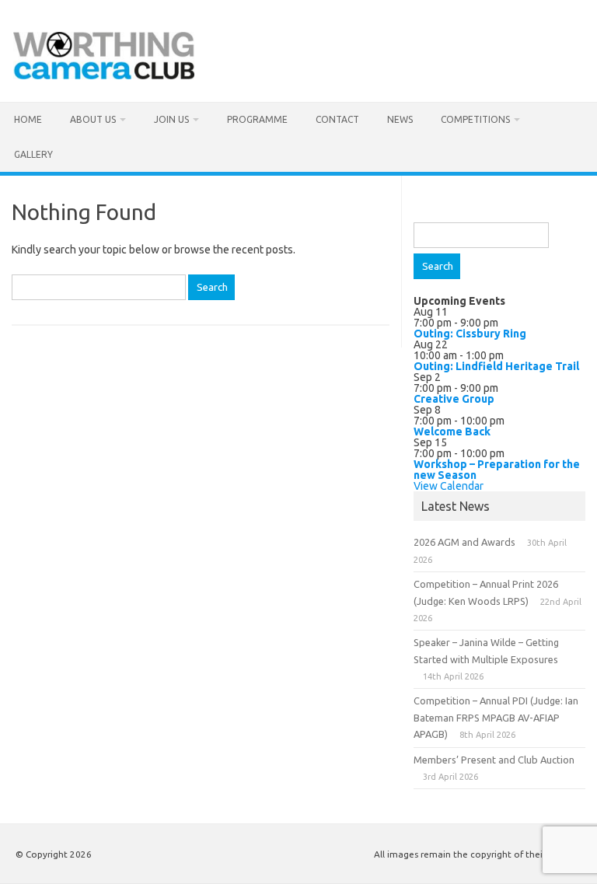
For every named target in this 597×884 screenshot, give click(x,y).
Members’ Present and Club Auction (494, 759)
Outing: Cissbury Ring (470, 333)
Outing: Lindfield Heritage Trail (496, 366)
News (400, 119)
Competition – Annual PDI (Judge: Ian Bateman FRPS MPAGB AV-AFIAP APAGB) (496, 717)
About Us (93, 119)
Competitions (475, 119)
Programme (257, 119)
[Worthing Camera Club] (103, 75)
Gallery (33, 154)
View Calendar (449, 486)
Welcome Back (452, 431)
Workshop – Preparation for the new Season (497, 469)
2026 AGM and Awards (464, 541)
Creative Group (454, 399)
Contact (337, 119)
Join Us (171, 119)
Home (28, 119)
